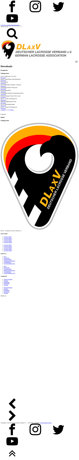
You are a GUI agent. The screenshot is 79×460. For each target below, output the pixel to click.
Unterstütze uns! (5, 25)
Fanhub (13, 25)
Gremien (6, 285)
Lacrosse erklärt (7, 236)
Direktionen (6, 282)
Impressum (43, 422)
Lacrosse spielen (8, 238)
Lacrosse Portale (8, 239)
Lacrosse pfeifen (8, 241)
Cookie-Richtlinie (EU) (9, 263)
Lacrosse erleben (8, 242)
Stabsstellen (6, 283)
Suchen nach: (4, 26)
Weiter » (12, 110)
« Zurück (3, 110)
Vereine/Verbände (8, 279)
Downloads (6, 258)
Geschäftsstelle (7, 262)
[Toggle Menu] (76, 61)
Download (3, 77)
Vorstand (6, 280)
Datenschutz (49, 422)
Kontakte (17, 25)
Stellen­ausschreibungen (9, 261)
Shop (10, 25)
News (5, 256)
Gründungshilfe (7, 259)
